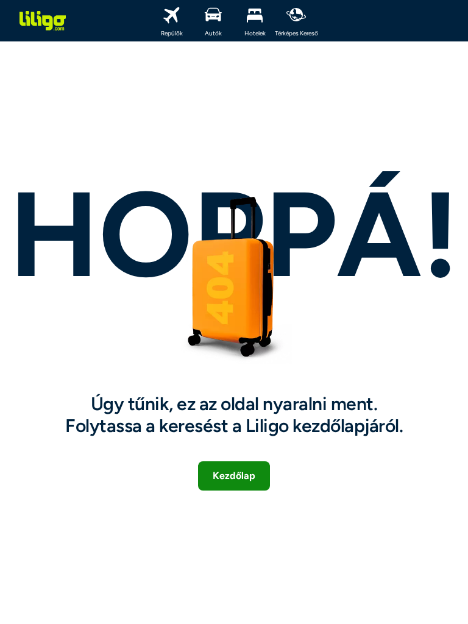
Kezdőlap (234, 475)
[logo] (43, 20)
